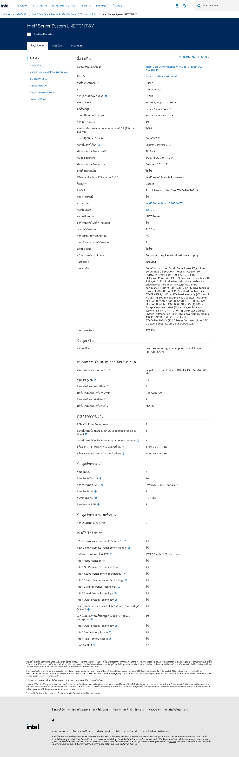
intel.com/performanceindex (146, 739)
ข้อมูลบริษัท (58, 709)
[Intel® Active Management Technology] (123, 573)
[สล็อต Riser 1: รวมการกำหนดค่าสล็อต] (123, 447)
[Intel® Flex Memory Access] (110, 638)
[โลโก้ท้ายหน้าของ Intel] (33, 726)
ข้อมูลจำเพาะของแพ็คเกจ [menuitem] (42, 92)
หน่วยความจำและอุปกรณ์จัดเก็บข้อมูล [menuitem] (49, 72)
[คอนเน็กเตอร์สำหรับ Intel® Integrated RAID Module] (138, 440)
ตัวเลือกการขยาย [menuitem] (38, 78)
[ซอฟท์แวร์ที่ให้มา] (99, 144)
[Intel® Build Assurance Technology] (119, 586)
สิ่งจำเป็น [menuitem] (34, 58)
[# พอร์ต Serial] (95, 491)
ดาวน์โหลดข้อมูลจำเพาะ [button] (193, 56)
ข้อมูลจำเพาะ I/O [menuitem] (38, 85)
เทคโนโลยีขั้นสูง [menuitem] (38, 99)
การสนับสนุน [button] (40, 5)
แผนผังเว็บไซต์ (172, 709)
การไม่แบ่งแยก (101, 709)
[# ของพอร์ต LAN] (98, 504)
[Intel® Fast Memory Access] (110, 632)
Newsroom (155, 709)
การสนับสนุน (77, 45)
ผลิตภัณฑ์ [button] (22, 5)
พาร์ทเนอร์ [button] (102, 5)
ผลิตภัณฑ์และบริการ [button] (63, 5)
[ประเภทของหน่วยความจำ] (109, 370)
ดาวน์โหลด (57, 45)
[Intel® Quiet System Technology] (116, 599)
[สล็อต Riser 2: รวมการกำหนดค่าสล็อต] (123, 453)
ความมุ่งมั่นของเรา (79, 709)
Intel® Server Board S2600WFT (164, 203)
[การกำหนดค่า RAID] (102, 485)
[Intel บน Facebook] (53, 721)
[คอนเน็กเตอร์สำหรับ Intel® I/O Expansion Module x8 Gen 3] (86, 434)
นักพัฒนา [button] (85, 5)
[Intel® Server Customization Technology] (125, 580)
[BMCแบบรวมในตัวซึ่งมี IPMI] (111, 554)
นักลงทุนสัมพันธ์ (122, 709)
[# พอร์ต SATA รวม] (100, 478)
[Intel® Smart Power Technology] (115, 593)
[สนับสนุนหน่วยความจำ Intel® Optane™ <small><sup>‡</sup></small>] (125, 541)
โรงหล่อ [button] (117, 5)
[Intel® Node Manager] (103, 560)
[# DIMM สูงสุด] (95, 379)
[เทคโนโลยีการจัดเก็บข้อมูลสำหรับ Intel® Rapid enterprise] (91, 619)
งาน (186, 709)
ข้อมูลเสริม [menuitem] (35, 65)
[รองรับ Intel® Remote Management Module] (129, 547)
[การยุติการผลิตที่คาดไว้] (105, 96)
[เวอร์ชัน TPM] (94, 645)
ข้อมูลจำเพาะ (37, 45)
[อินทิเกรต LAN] (95, 498)
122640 (150, 210)
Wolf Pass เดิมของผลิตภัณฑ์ (161, 76)
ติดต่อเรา (140, 709)
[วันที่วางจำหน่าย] (98, 83)
